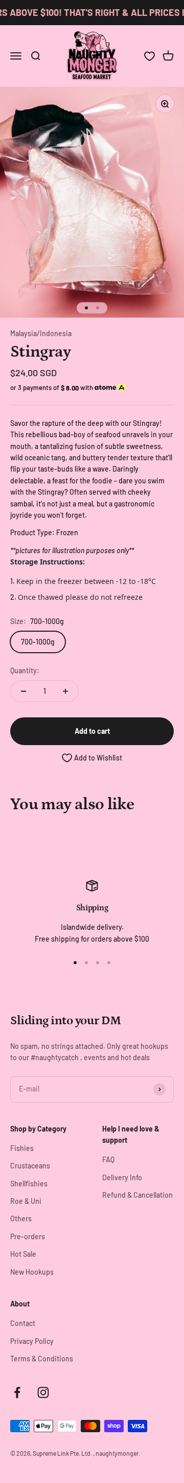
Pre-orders (27, 1236)
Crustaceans (30, 1165)
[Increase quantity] (65, 691)
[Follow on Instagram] (43, 1392)
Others (21, 1218)
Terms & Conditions (41, 1358)
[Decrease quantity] (23, 691)
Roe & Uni (25, 1201)
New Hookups (32, 1271)
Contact (22, 1323)
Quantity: (24, 670)
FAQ (108, 1159)
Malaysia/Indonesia (41, 333)
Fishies (22, 1148)
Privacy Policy (32, 1341)
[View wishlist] (149, 56)
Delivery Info (122, 1177)
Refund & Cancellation (137, 1195)
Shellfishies (29, 1183)
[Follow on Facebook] (17, 1392)
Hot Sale (23, 1254)
